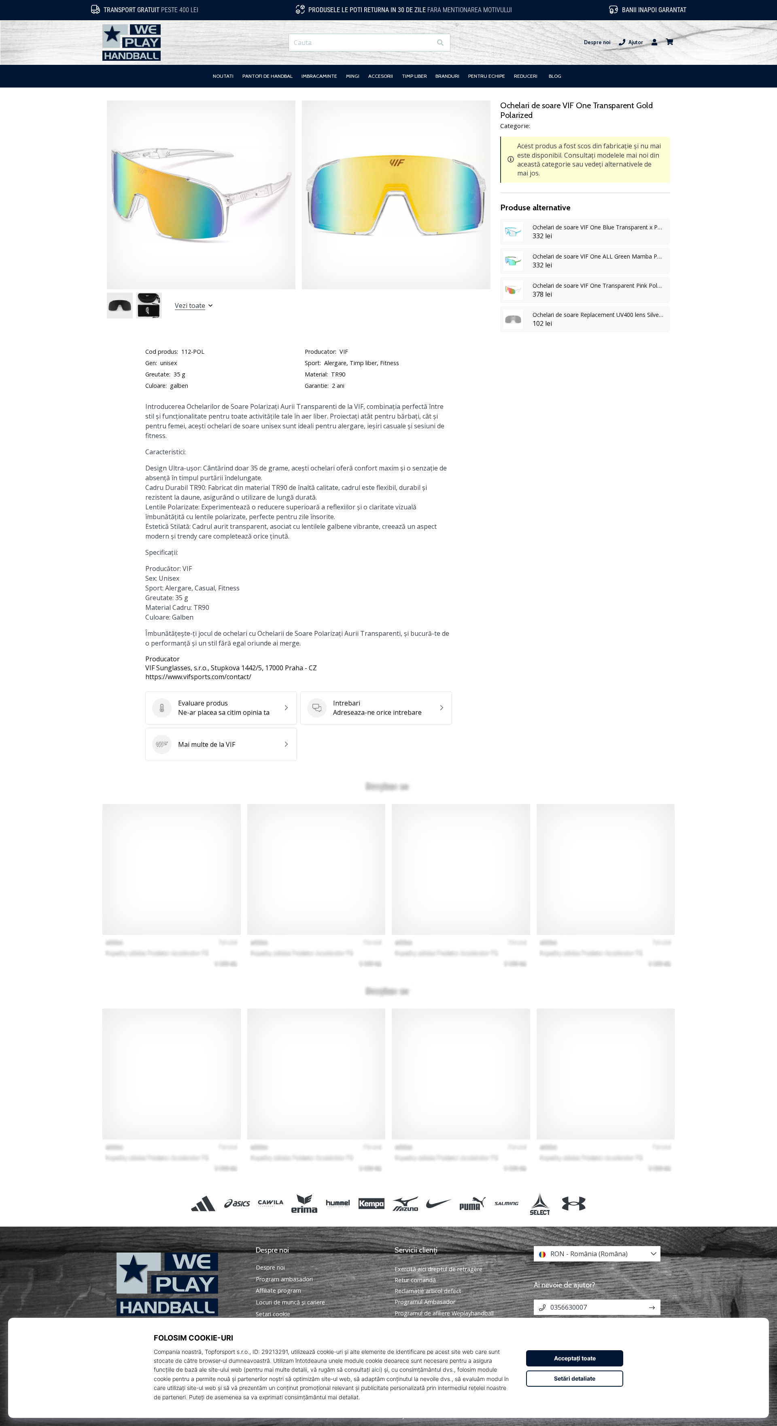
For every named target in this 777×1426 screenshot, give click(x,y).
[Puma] (472, 1203)
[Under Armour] (573, 1203)
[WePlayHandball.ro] (180, 1284)
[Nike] (439, 1203)
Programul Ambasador (425, 1302)
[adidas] (203, 1203)
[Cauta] (440, 42)
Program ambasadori (284, 1279)
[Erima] (304, 1203)
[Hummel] (338, 1203)
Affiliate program (278, 1290)
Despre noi (597, 42)
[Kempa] (371, 1203)
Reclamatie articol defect (428, 1291)
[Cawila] (270, 1203)
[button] (425, 42)
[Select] (540, 1203)
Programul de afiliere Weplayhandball (444, 1313)
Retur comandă (415, 1280)
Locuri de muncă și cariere (290, 1302)
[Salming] (506, 1203)
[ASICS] (237, 1203)
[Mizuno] (405, 1203)
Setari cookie (273, 1314)
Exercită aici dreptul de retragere (438, 1269)
